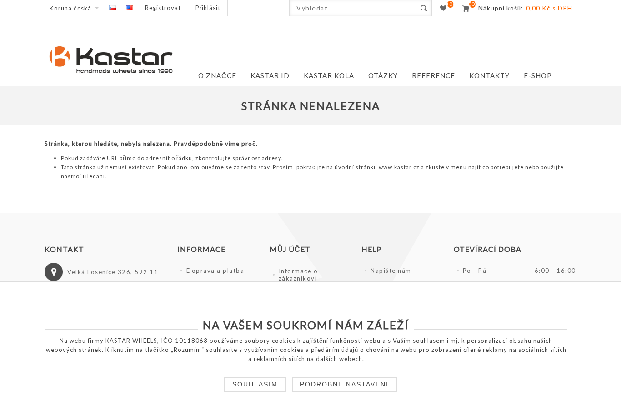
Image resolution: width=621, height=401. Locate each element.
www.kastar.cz (399, 167)
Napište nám (391, 270)
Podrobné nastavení (344, 384)
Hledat (423, 8)
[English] (129, 8)
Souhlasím (255, 384)
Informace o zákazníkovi (298, 274)
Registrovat (163, 7)
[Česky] (112, 8)
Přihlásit (207, 7)
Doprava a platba (215, 270)
